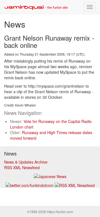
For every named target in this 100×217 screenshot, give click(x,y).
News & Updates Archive (26, 162)
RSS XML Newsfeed (22, 167)
